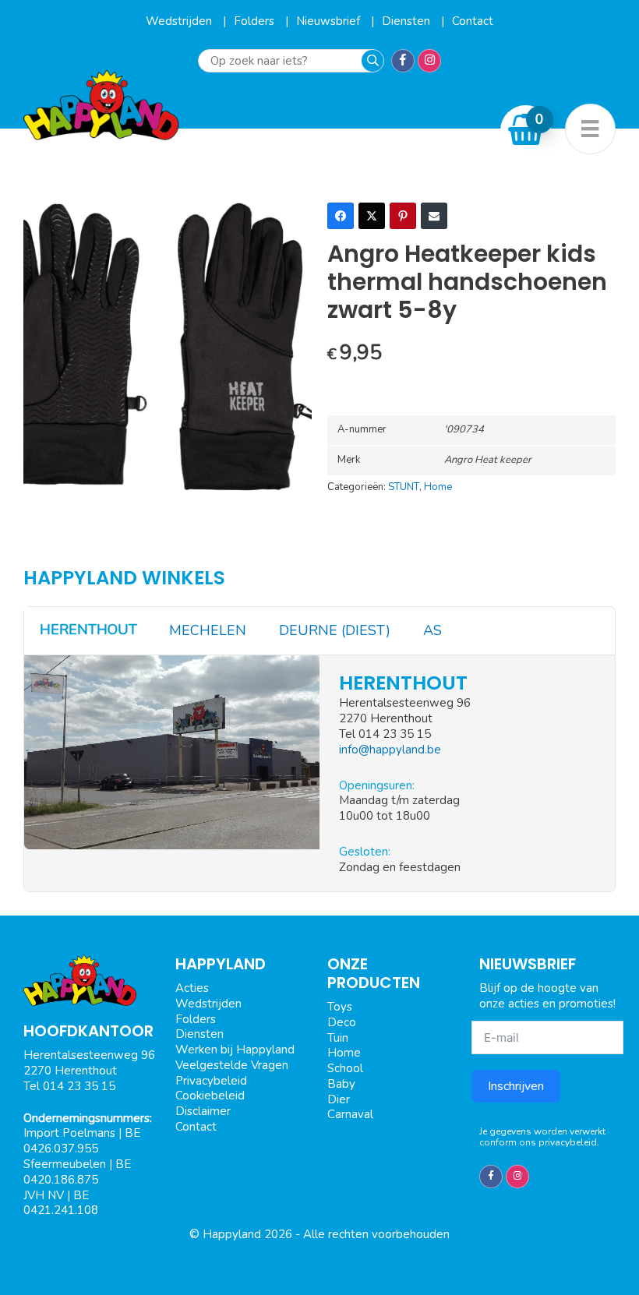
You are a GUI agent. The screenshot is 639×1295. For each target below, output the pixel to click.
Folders (255, 21)
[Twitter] (371, 216)
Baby (341, 1084)
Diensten (407, 21)
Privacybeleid (211, 1081)
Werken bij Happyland (235, 1049)
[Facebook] (340, 216)
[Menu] (590, 129)
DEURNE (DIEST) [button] (334, 630)
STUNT (403, 487)
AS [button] (432, 630)
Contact (472, 21)
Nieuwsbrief (329, 21)
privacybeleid (567, 1142)
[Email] (434, 216)
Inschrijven (516, 1086)
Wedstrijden (180, 21)
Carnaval (350, 1114)
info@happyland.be (390, 749)
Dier (338, 1099)
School (345, 1068)
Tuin (337, 1038)
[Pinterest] (403, 216)
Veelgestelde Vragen (231, 1065)
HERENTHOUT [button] (88, 629)
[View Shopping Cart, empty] (526, 130)
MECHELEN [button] (207, 630)
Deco (341, 1022)
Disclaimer (203, 1111)
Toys (339, 1006)
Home (438, 487)
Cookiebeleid (210, 1095)
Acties (192, 988)
